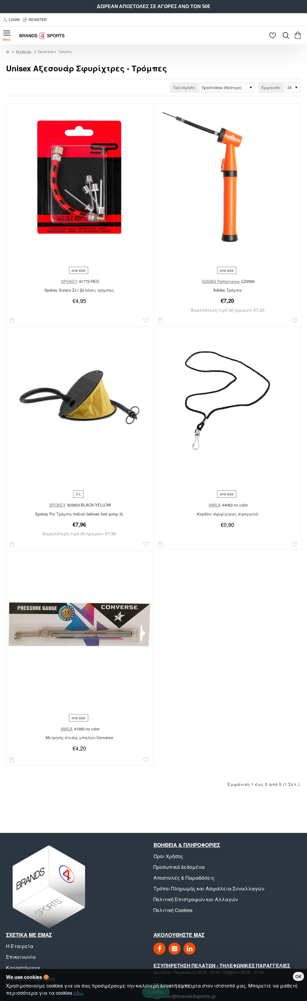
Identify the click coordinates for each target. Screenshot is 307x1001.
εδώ (78, 992)
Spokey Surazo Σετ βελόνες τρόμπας (79, 290)
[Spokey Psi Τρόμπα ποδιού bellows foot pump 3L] (79, 401)
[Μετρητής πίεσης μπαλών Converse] (79, 624)
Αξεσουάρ (23, 51)
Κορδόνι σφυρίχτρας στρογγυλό (227, 514)
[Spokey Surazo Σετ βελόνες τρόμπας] (79, 177)
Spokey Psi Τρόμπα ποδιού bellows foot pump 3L (79, 514)
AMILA (215, 505)
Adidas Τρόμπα (227, 290)
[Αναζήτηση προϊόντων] (285, 35)
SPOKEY (69, 281)
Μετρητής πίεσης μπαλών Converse (79, 737)
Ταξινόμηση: (184, 87)
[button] (12, 320)
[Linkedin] (189, 949)
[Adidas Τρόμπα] (228, 177)
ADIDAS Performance (221, 281)
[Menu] (6, 35)
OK (298, 976)
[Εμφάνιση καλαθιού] (299, 35)
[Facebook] (159, 949)
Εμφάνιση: (271, 87)
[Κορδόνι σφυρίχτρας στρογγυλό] (228, 401)
